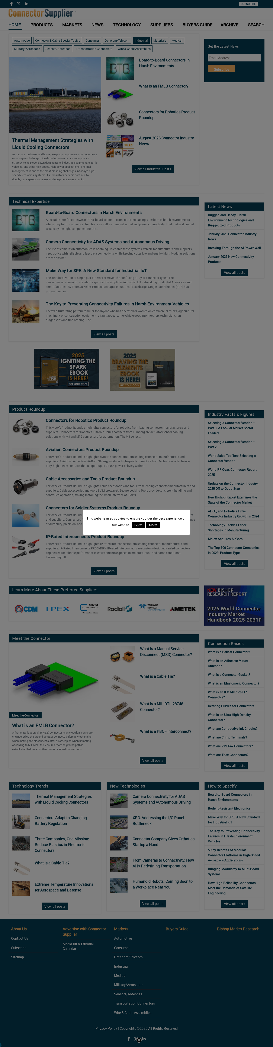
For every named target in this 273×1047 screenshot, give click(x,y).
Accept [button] (153, 525)
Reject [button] (138, 525)
